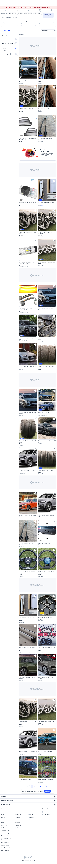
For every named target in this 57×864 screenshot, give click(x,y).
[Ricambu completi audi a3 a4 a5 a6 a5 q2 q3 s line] (28, 357)
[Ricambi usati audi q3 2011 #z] (28, 769)
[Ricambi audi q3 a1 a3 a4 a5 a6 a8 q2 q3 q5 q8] (28, 460)
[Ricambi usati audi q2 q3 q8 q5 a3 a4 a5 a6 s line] (47, 505)
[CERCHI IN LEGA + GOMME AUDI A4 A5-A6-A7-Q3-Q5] (47, 638)
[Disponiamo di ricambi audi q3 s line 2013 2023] (28, 505)
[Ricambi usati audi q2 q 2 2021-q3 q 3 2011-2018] (28, 328)
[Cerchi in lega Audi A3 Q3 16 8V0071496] (47, 253)
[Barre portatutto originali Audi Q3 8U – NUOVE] (47, 193)
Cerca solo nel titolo (6, 39)
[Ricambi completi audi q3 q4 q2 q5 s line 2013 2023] (28, 402)
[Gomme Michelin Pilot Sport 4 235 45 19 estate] (28, 431)
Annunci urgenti (5, 54)
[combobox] (10, 24)
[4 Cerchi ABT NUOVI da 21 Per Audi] (47, 608)
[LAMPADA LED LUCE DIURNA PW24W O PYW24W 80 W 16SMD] (28, 253)
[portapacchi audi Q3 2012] (47, 70)
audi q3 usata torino (28, 13)
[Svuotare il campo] (17, 24)
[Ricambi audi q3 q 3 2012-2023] (47, 402)
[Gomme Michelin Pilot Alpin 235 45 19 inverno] (47, 357)
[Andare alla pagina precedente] (28, 786)
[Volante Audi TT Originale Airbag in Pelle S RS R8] (28, 562)
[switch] (15, 39)
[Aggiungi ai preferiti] (35, 58)
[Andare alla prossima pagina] (46, 786)
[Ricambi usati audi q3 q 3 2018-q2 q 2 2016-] (47, 299)
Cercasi (4, 50)
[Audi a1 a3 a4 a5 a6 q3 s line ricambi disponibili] (47, 741)
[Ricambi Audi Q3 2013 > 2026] (28, 70)
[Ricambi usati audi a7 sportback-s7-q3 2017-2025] (47, 667)
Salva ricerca (7, 30)
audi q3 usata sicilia (12, 13)
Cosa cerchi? (5, 21)
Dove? (39, 21)
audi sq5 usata (37, 13)
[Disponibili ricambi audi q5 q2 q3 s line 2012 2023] (28, 667)
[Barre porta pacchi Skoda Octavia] (47, 129)
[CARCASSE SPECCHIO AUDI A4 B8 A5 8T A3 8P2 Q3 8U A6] (28, 129)
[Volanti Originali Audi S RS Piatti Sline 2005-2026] (47, 769)
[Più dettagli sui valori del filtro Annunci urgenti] (10, 54)
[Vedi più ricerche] (54, 14)
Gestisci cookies (4, 827)
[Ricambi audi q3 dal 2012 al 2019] (47, 533)
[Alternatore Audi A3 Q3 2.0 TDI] (47, 328)
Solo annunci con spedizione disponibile (7, 42)
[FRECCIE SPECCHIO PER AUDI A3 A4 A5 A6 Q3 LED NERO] (28, 299)
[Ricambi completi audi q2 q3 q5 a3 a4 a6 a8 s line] (47, 431)
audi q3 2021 (20, 13)
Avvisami (48, 791)
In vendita (5, 48)
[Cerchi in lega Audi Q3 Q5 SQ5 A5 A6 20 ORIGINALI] (28, 223)
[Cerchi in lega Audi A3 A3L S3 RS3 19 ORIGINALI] (28, 99)
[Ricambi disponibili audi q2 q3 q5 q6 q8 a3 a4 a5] (28, 741)
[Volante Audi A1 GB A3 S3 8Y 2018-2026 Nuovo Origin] (47, 562)
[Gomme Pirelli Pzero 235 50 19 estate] (47, 460)
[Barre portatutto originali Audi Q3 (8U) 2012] (28, 638)
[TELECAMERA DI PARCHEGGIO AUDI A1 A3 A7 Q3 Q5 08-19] (28, 193)
